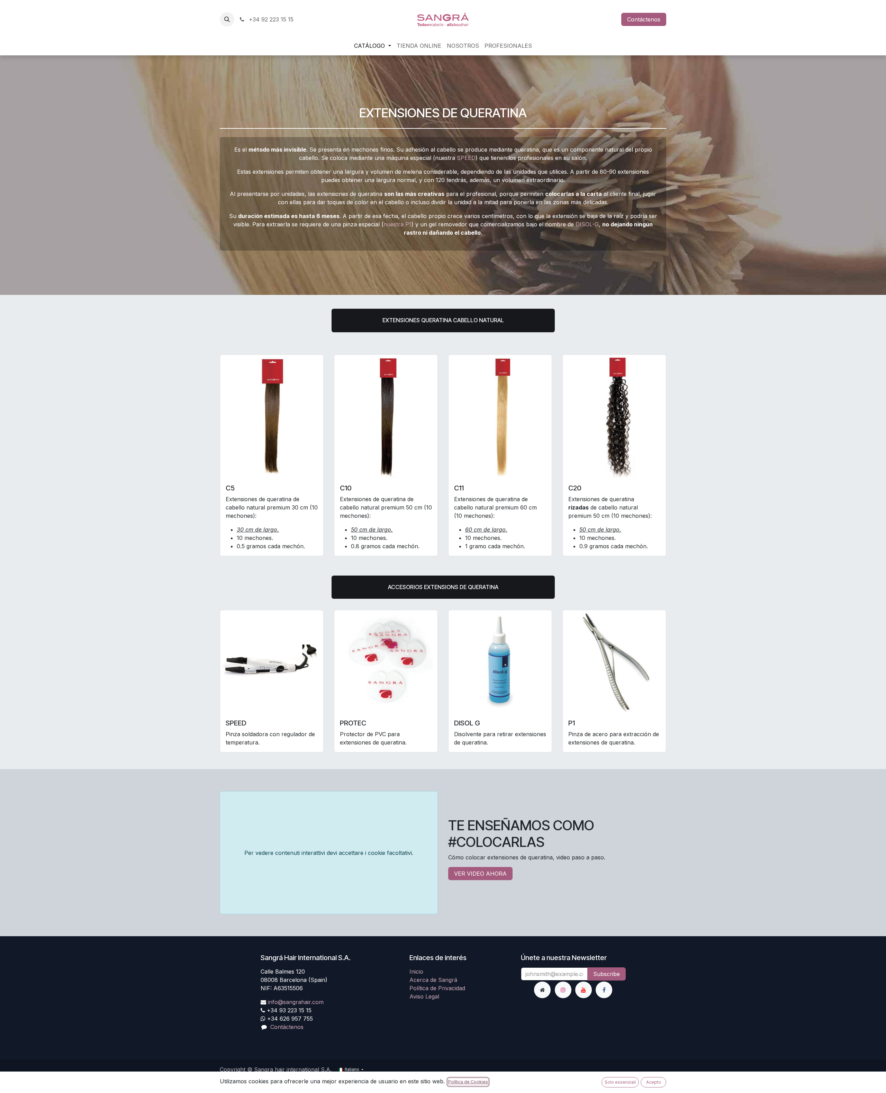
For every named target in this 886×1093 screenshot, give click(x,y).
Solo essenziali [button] (620, 1082)
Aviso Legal (424, 996)
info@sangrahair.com (296, 1002)
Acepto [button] (653, 1082)
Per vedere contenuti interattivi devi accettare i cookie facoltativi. (328, 852)
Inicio (416, 971)
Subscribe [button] (606, 973)
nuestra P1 (397, 224)
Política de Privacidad (437, 988)
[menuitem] (372, 46)
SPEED (466, 157)
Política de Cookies (468, 1081)
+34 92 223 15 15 (270, 19)
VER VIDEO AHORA (480, 873)
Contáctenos (643, 19)
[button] (227, 19)
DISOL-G (587, 224)
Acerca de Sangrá (433, 979)
